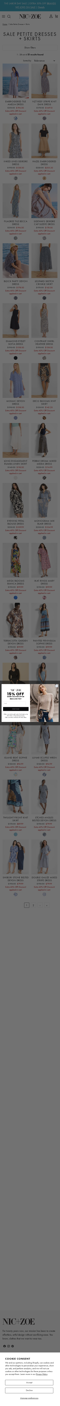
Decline (29, 1390)
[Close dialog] (56, 686)
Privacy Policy (42, 1374)
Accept (29, 1382)
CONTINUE (15, 709)
